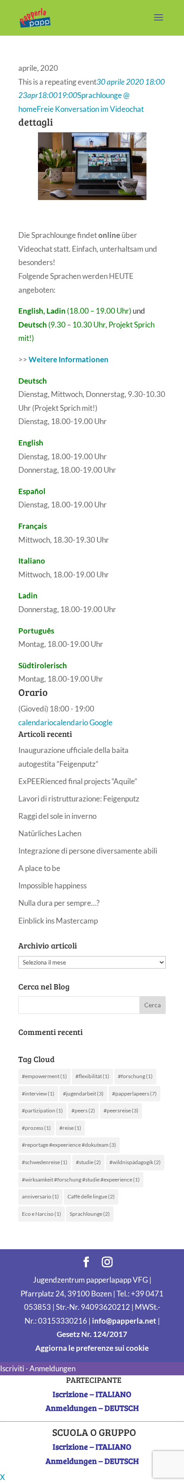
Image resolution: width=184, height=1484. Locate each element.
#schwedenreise (44, 1162)
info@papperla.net (124, 1320)
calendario (35, 722)
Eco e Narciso (41, 1213)
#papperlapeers (134, 1093)
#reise (70, 1127)
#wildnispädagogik (135, 1162)
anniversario (40, 1196)
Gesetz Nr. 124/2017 (92, 1334)
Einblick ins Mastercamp (58, 920)
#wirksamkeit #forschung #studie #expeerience (81, 1179)
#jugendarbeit (83, 1093)
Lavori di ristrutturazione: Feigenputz (78, 798)
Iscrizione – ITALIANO (92, 1394)
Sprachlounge (90, 1213)
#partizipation (42, 1110)
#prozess (36, 1127)
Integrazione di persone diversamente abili (87, 850)
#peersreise (121, 1110)
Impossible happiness (52, 885)
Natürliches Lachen (49, 833)
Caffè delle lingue (91, 1196)
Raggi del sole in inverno (57, 816)
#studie (88, 1162)
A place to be (39, 868)
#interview (38, 1093)
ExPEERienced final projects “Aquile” (77, 781)
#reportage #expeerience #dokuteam (69, 1144)
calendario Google (83, 722)
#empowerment (44, 1076)
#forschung (135, 1076)
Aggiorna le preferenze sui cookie (92, 1348)
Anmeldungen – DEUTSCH (92, 1407)
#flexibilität (92, 1076)
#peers (83, 1110)
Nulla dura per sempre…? (59, 903)
